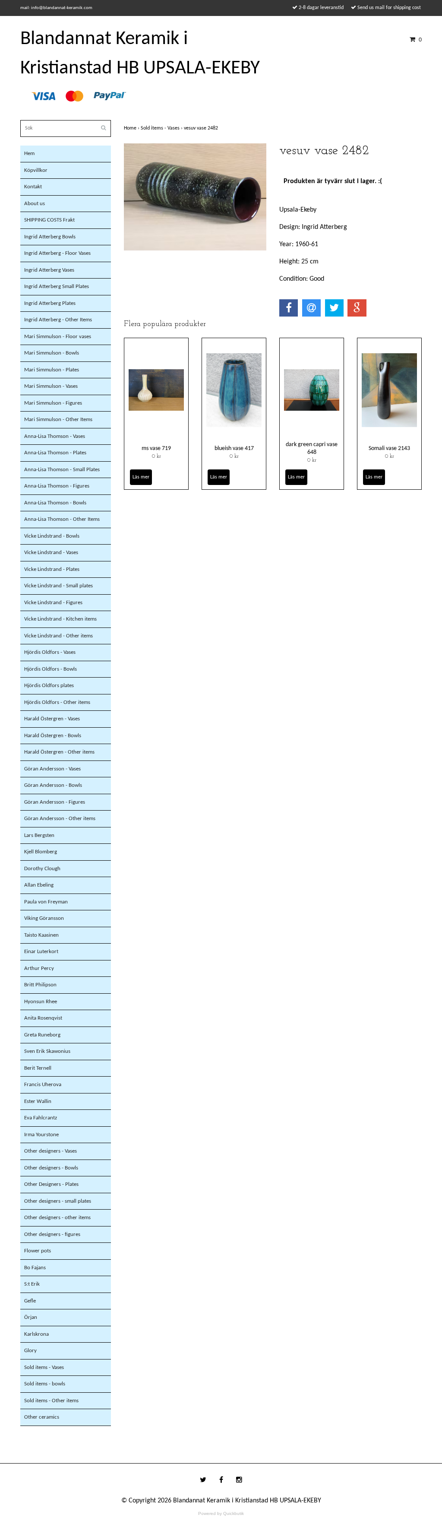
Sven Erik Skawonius (47, 1051)
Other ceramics (41, 1417)
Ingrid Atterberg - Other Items (58, 320)
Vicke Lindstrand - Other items (58, 636)
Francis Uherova (42, 1084)
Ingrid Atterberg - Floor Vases (57, 253)
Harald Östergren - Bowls (52, 735)
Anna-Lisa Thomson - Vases (54, 436)
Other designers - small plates (57, 1201)
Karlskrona (36, 1334)
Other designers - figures (52, 1234)
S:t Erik (32, 1284)
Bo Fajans (35, 1268)
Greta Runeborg (42, 1035)
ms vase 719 (156, 448)
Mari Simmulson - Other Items (58, 419)
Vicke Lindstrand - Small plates (58, 586)
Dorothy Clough (42, 868)
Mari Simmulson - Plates (51, 370)
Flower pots (37, 1251)
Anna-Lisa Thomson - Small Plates (62, 469)
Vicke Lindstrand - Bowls (51, 536)
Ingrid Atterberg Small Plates (56, 286)
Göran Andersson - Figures (54, 802)
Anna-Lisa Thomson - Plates (55, 453)
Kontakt (33, 187)
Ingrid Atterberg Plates (50, 303)
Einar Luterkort (41, 951)
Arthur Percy (39, 968)
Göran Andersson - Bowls (53, 785)
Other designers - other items (57, 1217)
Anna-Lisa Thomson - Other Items (62, 519)
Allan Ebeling (39, 885)
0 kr (156, 456)
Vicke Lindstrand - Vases (51, 552)
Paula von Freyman (46, 902)
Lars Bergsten (39, 835)
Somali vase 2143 (389, 448)
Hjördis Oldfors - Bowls (50, 669)
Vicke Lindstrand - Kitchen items (60, 619)
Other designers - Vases (50, 1151)
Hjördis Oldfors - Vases (50, 652)
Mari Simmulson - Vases (51, 386)
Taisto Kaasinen (41, 935)
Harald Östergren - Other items (59, 752)
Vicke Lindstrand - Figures (53, 602)
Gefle (30, 1301)
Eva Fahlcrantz (40, 1118)
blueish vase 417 (234, 448)
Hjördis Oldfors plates (49, 685)
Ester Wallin (37, 1101)
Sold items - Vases (44, 1367)
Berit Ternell (37, 1068)
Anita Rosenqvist (43, 1018)
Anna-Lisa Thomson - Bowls (55, 503)
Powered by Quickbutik (221, 1513)
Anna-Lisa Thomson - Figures (56, 486)
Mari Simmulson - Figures (53, 403)
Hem (29, 153)
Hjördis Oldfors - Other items (57, 702)
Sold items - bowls (44, 1384)
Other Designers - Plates (51, 1184)
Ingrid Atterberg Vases (49, 270)
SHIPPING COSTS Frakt (49, 220)
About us (34, 203)
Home (132, 128)
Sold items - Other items (51, 1401)
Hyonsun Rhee (40, 1001)
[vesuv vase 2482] (195, 196)
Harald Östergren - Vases (52, 719)
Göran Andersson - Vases (52, 769)
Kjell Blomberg (40, 852)
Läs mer (141, 477)
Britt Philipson (40, 985)
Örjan (30, 1317)
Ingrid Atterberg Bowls (50, 237)
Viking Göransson (44, 918)
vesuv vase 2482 (201, 128)
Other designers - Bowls (51, 1168)
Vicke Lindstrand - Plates (51, 569)
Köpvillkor (35, 170)
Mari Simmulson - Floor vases (57, 336)
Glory (30, 1350)
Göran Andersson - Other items (59, 818)
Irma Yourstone (41, 1135)
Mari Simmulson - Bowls (51, 353)
